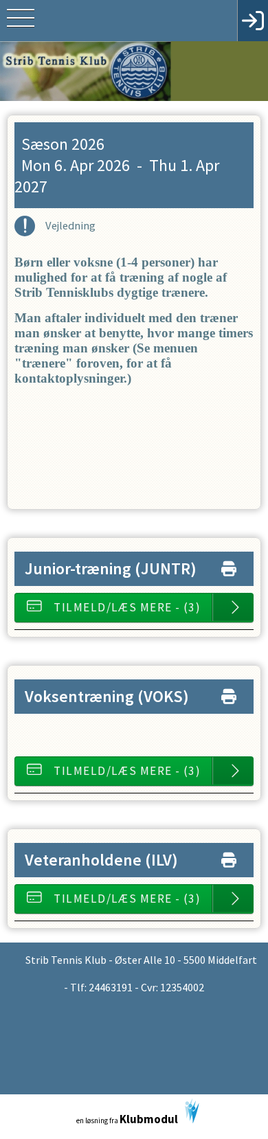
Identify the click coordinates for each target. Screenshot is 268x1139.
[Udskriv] (228, 565)
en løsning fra (127, 1119)
